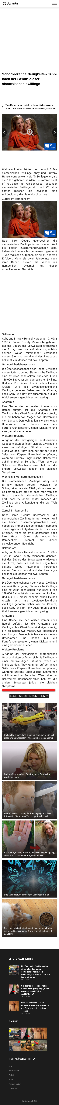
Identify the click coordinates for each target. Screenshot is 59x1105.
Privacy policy (15, 1087)
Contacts (13, 1091)
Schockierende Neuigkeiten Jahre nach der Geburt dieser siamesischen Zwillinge (29, 79)
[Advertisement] (29, 40)
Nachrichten (14, 1073)
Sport (11, 1082)
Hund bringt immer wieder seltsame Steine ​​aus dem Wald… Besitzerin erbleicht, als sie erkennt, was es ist (30, 107)
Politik (11, 1078)
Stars (11, 1069)
